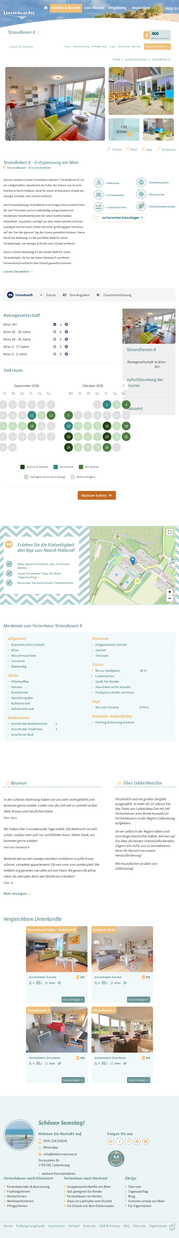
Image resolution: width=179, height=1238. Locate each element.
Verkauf (74, 1226)
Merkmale (123, 46)
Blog (131, 1196)
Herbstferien (16, 1196)
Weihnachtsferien (20, 1201)
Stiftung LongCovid (30, 1226)
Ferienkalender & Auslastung (28, 1186)
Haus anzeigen (71, 999)
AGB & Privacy (109, 1226)
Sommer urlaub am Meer (146, 1201)
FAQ (126, 1226)
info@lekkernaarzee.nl (60, 1154)
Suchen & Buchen (136, 59)
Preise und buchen (155, 46)
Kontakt (89, 1226)
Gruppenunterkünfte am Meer (89, 1186)
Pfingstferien (17, 1206)
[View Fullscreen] (169, 532)
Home (116, 59)
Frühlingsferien (18, 1191)
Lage (112, 46)
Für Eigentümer (139, 1206)
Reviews (136, 46)
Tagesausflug (138, 1191)
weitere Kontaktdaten (58, 1173)
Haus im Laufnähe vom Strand (89, 1201)
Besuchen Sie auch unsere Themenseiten (45, 583)
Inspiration (56, 1226)
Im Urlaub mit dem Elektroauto (90, 1206)
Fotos (67, 46)
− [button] (169, 598)
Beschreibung (81, 46)
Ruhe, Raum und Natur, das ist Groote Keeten (43, 566)
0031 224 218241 (55, 1141)
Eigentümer (158, 1226)
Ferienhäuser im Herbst (84, 1196)
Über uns (134, 1186)
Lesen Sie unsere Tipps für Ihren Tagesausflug (39, 575)
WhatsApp (50, 1147)
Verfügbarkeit (99, 46)
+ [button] (169, 592)
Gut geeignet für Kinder (84, 1191)
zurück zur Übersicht (21, 46)
